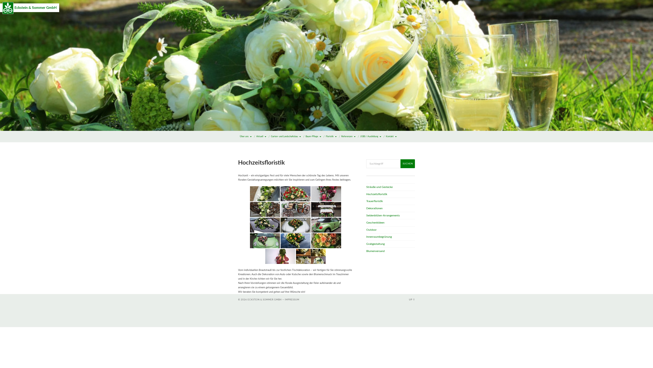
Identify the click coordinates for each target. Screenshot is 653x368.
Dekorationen (374, 208)
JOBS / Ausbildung (369, 136)
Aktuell (259, 136)
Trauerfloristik (374, 201)
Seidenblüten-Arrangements (383, 215)
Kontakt (390, 136)
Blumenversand (375, 251)
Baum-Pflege (312, 136)
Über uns (244, 136)
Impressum (292, 300)
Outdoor (371, 229)
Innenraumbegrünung (379, 236)
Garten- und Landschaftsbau (284, 136)
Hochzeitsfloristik (376, 194)
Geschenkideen (375, 222)
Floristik (330, 136)
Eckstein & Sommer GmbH (35, 8)
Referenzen (347, 136)
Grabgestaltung (375, 244)
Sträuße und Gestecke (379, 187)
